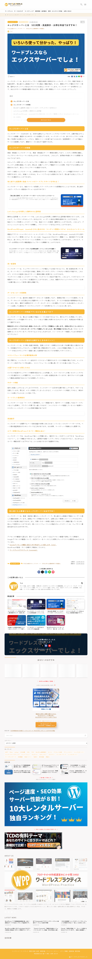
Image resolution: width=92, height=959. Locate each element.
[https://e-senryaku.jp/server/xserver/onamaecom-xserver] (45, 288)
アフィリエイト (68, 752)
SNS (28, 752)
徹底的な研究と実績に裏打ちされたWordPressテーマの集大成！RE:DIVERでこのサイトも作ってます (46, 715)
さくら (50, 752)
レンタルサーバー (12, 22)
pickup (16, 752)
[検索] (85, 735)
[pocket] (81, 76)
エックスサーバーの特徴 (21, 105)
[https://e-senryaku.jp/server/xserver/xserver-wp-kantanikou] (45, 413)
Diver (11, 752)
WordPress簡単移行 (33, 28)
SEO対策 (11, 28)
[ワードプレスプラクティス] (14, 5)
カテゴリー (8, 740)
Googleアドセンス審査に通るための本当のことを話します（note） (33, 545)
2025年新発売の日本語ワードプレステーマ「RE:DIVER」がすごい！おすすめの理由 (33, 730)
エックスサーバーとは (21, 101)
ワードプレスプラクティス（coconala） (24, 550)
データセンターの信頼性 (21, 120)
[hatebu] (77, 76)
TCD (32, 752)
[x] (74, 76)
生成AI (35, 757)
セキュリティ (43, 754)
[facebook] (72, 76)
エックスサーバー (23, 22)
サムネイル (35, 754)
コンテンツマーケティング (12, 754)
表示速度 (41, 757)
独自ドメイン (28, 757)
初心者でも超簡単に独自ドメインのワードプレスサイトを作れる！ (35, 108)
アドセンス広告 (58, 752)
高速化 (42, 28)
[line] (79, 76)
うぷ (11, 31)
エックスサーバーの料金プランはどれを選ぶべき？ (31, 123)
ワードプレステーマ (10, 757)
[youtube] (49, 645)
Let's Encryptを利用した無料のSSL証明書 (27, 111)
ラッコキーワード (61, 754)
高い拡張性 (17, 117)
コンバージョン (25, 754)
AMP (6, 752)
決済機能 (20, 757)
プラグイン (52, 754)
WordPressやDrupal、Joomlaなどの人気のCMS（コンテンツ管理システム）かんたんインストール (46, 114)
